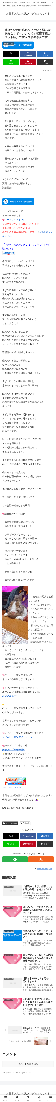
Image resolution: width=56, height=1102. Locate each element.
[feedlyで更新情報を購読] (15, 859)
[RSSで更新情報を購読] (41, 859)
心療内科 (26, 823)
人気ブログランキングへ (11, 787)
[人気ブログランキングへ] (15, 781)
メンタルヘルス (11, 823)
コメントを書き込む (28, 1063)
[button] (45, 62)
